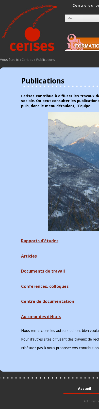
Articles (29, 256)
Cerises (27, 59)
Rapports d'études (39, 241)
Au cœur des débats (41, 316)
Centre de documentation (47, 301)
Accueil (84, 388)
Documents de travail (43, 271)
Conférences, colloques (45, 286)
